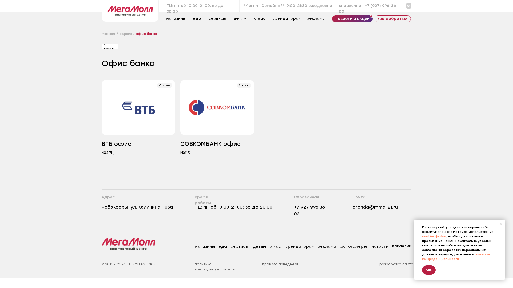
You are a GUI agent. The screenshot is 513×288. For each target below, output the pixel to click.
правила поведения (280, 264)
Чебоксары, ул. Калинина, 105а (137, 207)
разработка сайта (396, 264)
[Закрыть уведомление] (501, 223)
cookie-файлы (434, 236)
